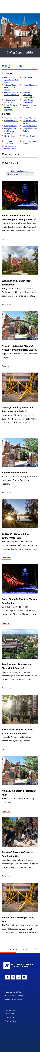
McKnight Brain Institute (9, 137)
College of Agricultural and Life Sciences (11, 80)
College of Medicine (11, 121)
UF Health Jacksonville (8, 142)
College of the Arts (29, 77)
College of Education (30, 85)
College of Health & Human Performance (11, 93)
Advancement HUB (13, 992)
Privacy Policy (11, 1021)
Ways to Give (10, 162)
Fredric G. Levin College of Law (28, 101)
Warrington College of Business (30, 106)
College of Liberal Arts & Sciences (10, 101)
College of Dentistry (30, 118)
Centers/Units (10, 154)
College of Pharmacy (30, 126)
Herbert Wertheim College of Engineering (10, 107)
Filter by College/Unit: (20, 171)
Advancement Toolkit (14, 995)
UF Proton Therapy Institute (29, 142)
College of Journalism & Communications (28, 94)
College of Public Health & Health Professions (10, 131)
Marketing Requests (13, 999)
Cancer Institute (10, 118)
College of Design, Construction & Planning (10, 87)
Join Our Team (11, 1010)
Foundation (9, 1013)
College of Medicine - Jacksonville (30, 122)
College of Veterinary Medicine (30, 130)
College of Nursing (10, 126)
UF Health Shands (29, 136)
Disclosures (10, 1017)
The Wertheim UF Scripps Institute (10, 147)
